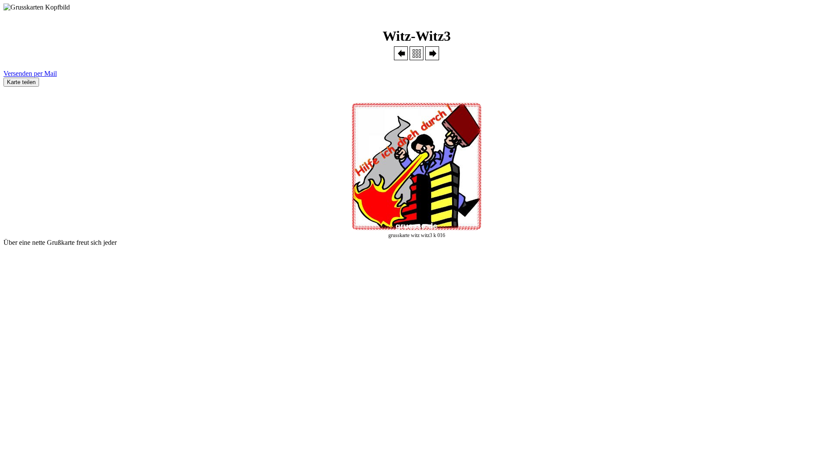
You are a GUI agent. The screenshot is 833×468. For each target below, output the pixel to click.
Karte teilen (21, 82)
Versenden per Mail (30, 73)
